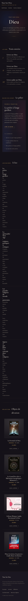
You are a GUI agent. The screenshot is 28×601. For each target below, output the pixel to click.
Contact (10, 589)
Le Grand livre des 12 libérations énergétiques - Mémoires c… (14, 478)
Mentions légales (15, 592)
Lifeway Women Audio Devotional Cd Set (14, 517)
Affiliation (15, 589)
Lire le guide (10, 126)
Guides (10, 7)
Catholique (4, 7)
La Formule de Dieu (14, 441)
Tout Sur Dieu (9, 3)
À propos (4, 589)
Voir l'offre (13, 448)
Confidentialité (5, 592)
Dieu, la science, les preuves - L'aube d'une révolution (14, 555)
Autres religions (17, 7)
